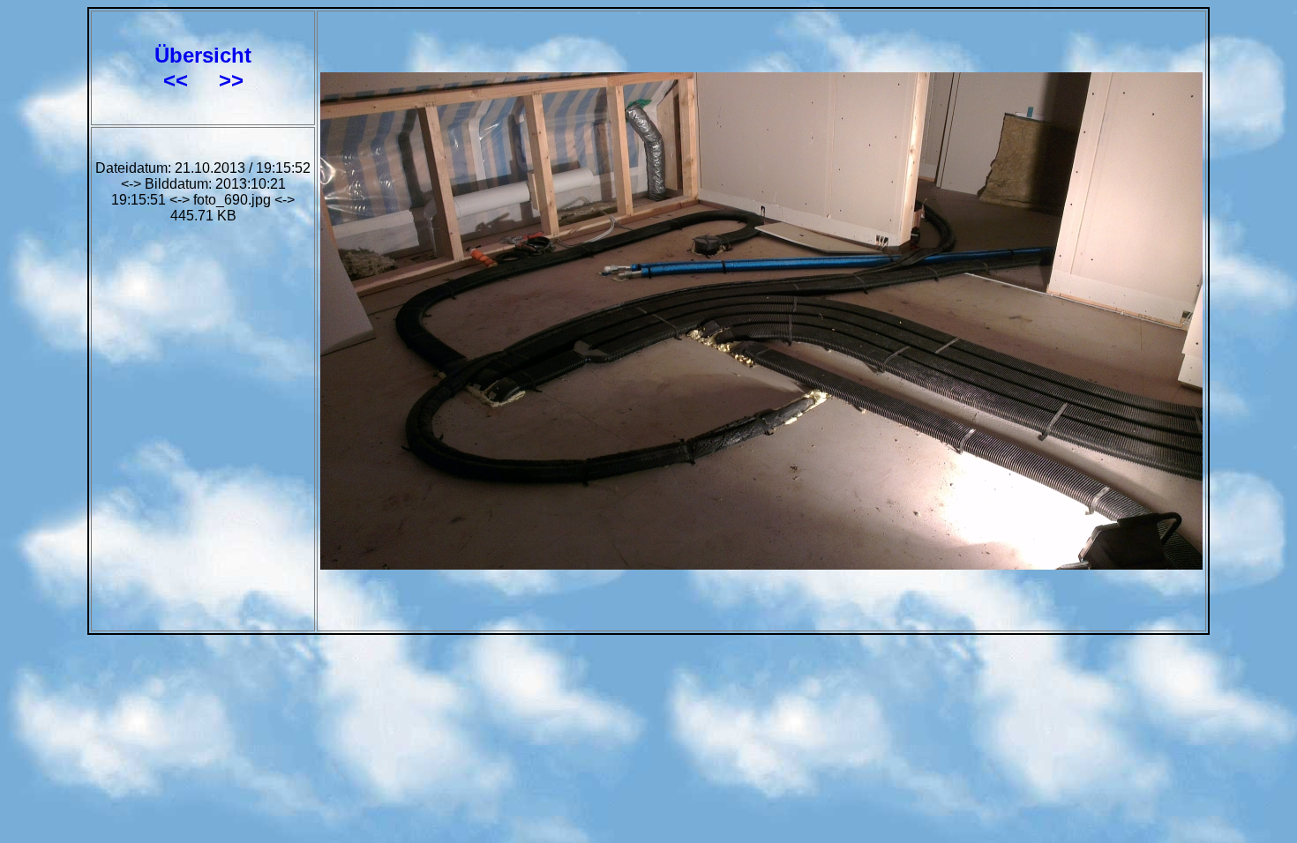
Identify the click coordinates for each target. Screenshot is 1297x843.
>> (231, 80)
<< (178, 80)
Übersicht (202, 55)
